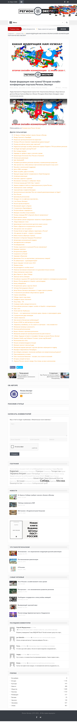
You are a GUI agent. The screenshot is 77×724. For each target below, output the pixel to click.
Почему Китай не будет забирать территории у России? (31, 231)
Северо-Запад (59, 474)
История (13, 681)
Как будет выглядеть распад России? (25, 149)
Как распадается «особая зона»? (24, 267)
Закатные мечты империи (21, 276)
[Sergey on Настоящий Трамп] (12, 656)
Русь (25, 478)
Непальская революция (21, 158)
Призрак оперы (18, 265)
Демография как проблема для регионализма (42, 663)
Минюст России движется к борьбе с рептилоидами (29, 281)
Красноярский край (16, 478)
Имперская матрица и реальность (24, 327)
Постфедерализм (19, 244)
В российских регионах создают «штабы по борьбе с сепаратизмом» (35, 306)
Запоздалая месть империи (22, 242)
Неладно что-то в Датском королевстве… (26, 199)
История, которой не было (22, 359)
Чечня (12, 476)
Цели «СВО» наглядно (20, 169)
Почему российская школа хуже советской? (27, 144)
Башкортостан (16, 483)
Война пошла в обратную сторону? (24, 235)
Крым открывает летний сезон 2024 (25, 263)
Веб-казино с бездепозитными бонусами (31, 511)
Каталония (36, 481)
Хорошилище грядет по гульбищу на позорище (42, 646)
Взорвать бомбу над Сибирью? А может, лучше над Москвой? (32, 338)
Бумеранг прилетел (20, 249)
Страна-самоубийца (20, 295)
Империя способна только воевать (24, 213)
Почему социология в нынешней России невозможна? (30, 247)
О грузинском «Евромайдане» (23, 208)
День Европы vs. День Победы (23, 274)
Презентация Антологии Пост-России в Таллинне (29, 155)
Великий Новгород (32, 476)
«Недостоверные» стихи (21, 222)
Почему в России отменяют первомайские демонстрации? (32, 142)
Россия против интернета (21, 203)
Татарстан (56, 471)
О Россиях (21, 567)
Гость (18, 646)
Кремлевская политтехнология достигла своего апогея (30, 224)
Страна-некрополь (19, 318)
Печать (59, 87)
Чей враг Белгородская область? (24, 288)
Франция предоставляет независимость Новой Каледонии (32, 174)
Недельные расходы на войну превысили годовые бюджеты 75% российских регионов (40, 146)
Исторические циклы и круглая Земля (25, 286)
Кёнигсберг (38, 478)
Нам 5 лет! (17, 308)
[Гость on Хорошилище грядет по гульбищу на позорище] (12, 647)
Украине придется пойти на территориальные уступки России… (33, 185)
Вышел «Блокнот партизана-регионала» (26, 331)
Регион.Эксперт (14, 87)
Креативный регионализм (21, 197)
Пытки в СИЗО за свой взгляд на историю (26, 322)
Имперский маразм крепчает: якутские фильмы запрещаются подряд (35, 347)
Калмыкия (28, 481)
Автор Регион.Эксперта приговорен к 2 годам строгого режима (33, 290)
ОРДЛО (42, 476)
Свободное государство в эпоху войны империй (34, 597)
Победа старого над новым (22, 297)
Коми (47, 476)
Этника (13, 705)
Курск (52, 476)
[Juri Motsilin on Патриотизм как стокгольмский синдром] (12, 639)
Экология (14, 700)
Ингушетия (38, 469)
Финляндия (45, 474)
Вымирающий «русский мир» (28, 605)
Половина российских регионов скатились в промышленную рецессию (35, 162)
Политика (44, 87)
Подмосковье (23, 471)
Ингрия (22, 473)
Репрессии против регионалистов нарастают (27, 139)
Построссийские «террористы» (23, 210)
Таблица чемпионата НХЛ (26, 503)
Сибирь (44, 480)
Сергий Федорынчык (23, 627)
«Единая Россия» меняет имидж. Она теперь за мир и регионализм (34, 361)
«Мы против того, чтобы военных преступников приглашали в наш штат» (36, 165)
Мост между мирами (20, 151)
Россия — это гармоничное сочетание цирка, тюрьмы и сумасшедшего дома (37, 313)
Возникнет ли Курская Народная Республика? (28, 238)
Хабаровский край (40, 483)
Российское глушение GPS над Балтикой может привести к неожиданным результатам (40, 279)
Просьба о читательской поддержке (25, 167)
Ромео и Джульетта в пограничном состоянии (28, 226)
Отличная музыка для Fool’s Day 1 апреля (27, 183)
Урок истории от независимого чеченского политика (26, 376)
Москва (60, 480)
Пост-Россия (17, 194)
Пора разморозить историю (22, 354)
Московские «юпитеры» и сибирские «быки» (27, 181)
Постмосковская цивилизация (28, 559)
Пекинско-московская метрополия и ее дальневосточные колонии (34, 270)
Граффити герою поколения (22, 299)
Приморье (47, 471)
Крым (63, 471)
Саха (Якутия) (57, 469)
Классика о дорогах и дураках (23, 178)
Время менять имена (20, 217)
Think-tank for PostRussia (22, 311)
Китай (24, 476)
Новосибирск (27, 483)
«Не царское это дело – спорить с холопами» (28, 233)
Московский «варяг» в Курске (22, 206)
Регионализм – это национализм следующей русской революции (40, 551)
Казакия (22, 469)
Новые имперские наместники (23, 272)
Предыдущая (24, 373)
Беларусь (32, 471)
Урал (46, 478)
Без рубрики (14, 678)
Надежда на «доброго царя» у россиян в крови (28, 153)
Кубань (16, 469)
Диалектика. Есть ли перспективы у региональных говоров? (32, 258)
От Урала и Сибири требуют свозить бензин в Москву (30, 135)
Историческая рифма (20, 251)
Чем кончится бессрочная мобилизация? (26, 320)
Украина (14, 473)
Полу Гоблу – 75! (19, 302)
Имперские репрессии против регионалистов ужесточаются (32, 333)
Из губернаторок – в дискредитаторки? (25, 260)
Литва (12, 469)
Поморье (39, 471)
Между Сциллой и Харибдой (22, 137)
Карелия (14, 471)
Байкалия (18, 476)
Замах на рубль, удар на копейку (24, 171)
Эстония (20, 481)
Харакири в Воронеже (20, 256)
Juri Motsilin (20, 637)
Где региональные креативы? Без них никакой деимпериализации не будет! (37, 192)
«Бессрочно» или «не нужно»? (23, 229)
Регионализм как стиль (21, 340)
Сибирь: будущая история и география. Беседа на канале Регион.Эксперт (37, 336)
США (27, 469)
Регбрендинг (14, 694)
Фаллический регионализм (22, 329)
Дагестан (13, 481)
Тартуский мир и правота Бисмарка (24, 190)
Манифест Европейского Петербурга (25, 349)
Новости (13, 686)
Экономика (14, 703)
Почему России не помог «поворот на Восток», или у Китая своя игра (38, 630)
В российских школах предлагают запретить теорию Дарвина (32, 219)
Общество (38, 87)
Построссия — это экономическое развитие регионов (36, 589)
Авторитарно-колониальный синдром (25, 240)
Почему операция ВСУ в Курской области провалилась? (31, 215)
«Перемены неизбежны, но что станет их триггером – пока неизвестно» (36, 324)
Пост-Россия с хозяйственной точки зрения (32, 581)
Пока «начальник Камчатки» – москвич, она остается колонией (33, 356)
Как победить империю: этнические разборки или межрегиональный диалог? (37, 352)
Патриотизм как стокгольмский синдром (44, 637)
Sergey (18, 654)
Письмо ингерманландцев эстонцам (25, 343)
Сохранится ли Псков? (20, 254)
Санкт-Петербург (33, 473)
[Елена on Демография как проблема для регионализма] (12, 664)
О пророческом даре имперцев (23, 315)
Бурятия (53, 481)
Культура (14, 683)
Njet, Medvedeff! (19, 160)
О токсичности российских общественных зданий (29, 292)
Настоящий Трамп (34, 654)
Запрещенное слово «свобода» (23, 187)
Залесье (30, 478)
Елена (18, 663)
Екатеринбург (47, 469)
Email (65, 87)
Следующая (53, 373)
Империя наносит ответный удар (24, 345)
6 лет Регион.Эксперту (20, 201)
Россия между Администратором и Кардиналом (34, 613)
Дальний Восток (56, 478)
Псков (51, 474)
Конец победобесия (20, 283)
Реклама (13, 697)
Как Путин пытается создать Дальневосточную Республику (50, 376)
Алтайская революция (20, 176)
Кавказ (56, 476)
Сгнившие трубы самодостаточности (25, 304)
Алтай (32, 469)
